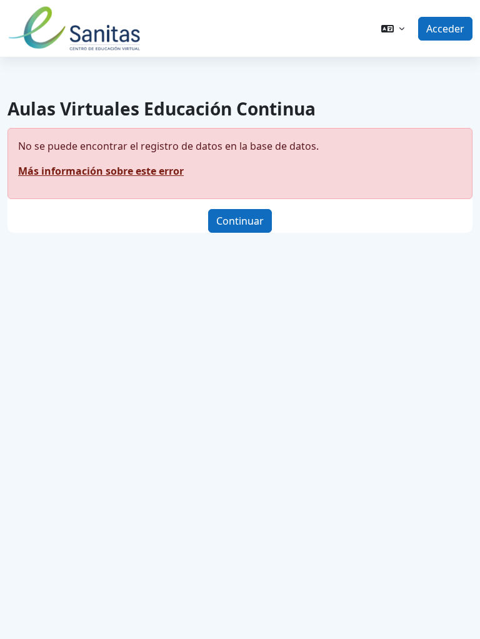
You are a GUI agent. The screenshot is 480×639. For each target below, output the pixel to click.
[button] (392, 29)
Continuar (240, 221)
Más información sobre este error (101, 171)
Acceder (445, 29)
